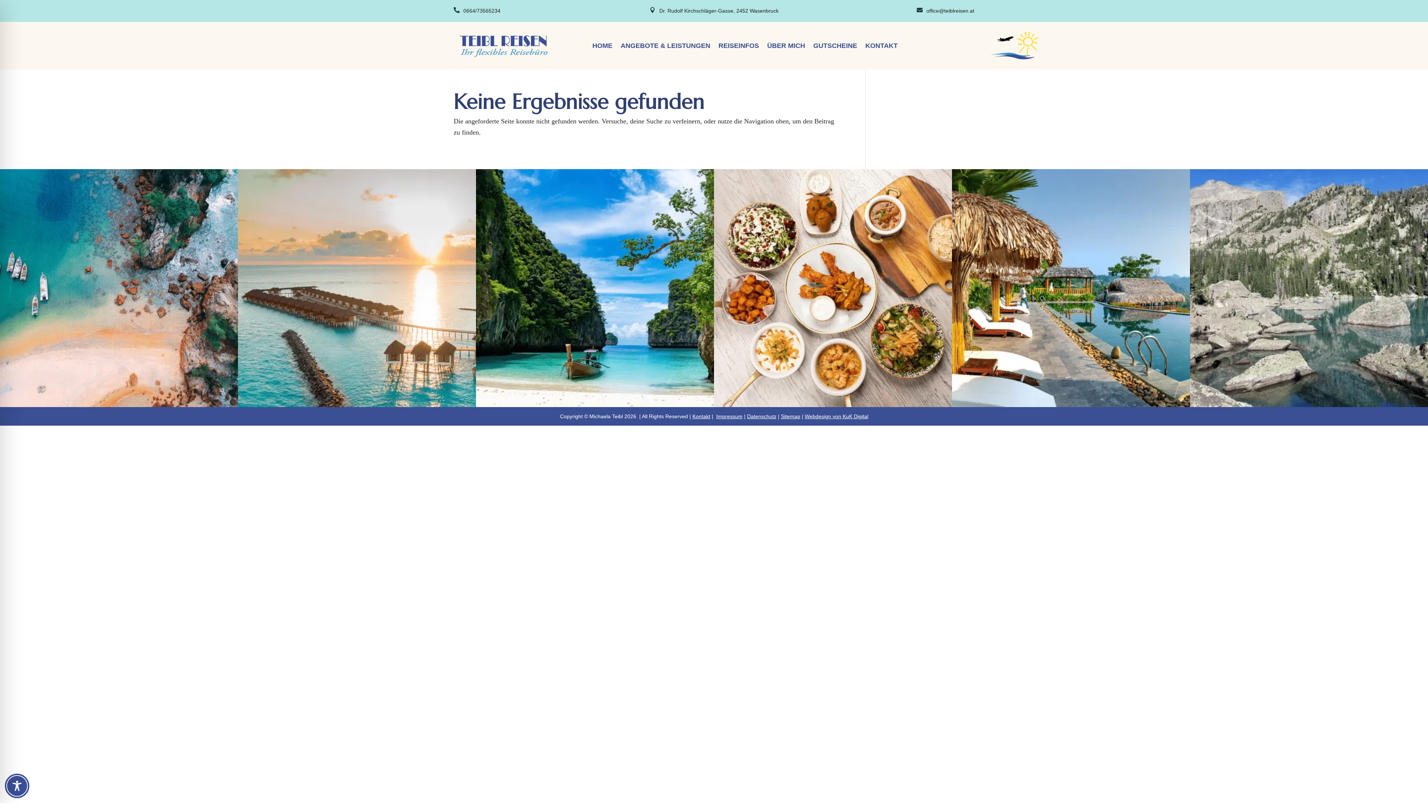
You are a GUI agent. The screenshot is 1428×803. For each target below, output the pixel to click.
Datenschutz (761, 416)
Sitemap (790, 416)
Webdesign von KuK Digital (836, 416)
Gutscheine (835, 46)
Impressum (729, 416)
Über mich (786, 46)
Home (602, 46)
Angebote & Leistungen (665, 46)
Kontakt (881, 46)
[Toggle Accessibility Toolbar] (17, 785)
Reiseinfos (738, 46)
